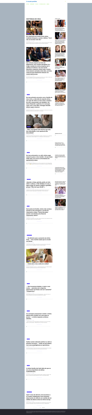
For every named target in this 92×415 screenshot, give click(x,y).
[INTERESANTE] (39, 127)
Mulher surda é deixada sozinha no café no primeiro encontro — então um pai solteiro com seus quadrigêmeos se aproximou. (39, 343)
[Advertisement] (46, 12)
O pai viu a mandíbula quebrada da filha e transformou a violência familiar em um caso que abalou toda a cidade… (60, 208)
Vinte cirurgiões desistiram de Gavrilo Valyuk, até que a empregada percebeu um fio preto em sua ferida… (60, 79)
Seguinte (43, 407)
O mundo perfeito (31, 1)
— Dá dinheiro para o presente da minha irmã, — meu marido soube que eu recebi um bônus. (38, 239)
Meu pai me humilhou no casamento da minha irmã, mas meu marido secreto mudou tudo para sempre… (60, 196)
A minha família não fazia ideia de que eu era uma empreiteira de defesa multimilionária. (38, 370)
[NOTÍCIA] (39, 207)
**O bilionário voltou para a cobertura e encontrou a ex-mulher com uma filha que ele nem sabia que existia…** (60, 104)
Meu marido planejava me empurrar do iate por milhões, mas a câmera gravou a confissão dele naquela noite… (60, 29)
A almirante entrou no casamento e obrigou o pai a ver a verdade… (60, 67)
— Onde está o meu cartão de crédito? (37, 264)
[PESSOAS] (34, 34)
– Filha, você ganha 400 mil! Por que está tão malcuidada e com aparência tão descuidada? (38, 131)
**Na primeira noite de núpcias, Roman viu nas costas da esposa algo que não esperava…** (60, 91)
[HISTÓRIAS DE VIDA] (39, 236)
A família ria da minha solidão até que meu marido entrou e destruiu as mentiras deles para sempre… (60, 156)
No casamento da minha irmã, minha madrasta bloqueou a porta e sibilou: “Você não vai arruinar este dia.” (39, 38)
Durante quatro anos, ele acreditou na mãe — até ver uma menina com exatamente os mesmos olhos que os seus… (60, 144)
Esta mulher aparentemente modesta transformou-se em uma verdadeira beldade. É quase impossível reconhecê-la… (60, 55)
